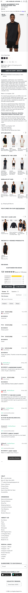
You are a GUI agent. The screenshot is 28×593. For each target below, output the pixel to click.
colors (11, 303)
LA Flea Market (5, 535)
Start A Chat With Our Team (8, 490)
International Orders (6, 507)
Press (2, 522)
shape (17, 303)
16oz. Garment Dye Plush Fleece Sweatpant (21, 173)
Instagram (20, 208)
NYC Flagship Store (6, 532)
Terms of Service (5, 484)
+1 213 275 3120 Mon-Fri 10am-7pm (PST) (7, 479)
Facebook (3, 554)
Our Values (4, 520)
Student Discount (5, 513)
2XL (13, 62)
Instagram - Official (6, 546)
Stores (3, 530)
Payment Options (5, 501)
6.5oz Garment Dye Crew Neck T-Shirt (5, 195)
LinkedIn (3, 556)
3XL (16, 62)
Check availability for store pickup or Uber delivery (13, 75)
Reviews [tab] (4, 291)
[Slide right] (15, 50)
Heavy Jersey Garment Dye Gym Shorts (12, 173)
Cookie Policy (4, 488)
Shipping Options (5, 505)
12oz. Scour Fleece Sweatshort (22, 150)
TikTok (3, 558)
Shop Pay (3, 503)
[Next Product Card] (26, 133)
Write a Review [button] (8, 286)
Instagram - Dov (5, 548)
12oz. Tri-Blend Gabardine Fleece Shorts (13, 150)
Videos (3, 524)
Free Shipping (5, 509)
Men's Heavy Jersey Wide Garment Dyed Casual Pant (4, 173)
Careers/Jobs (4, 537)
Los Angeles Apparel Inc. (16, 591)
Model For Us (4, 539)
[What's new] (24, 1)
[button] (1, 1)
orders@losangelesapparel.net (11, 482)
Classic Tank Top (12, 195)
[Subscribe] (25, 566)
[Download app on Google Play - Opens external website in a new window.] (17, 575)
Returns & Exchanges (6, 499)
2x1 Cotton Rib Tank (21, 234)
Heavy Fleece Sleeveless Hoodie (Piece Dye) (22, 196)
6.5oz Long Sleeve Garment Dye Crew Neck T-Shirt (14, 233)
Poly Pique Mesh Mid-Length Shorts (5, 150)
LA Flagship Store (5, 533)
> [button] (14, 458)
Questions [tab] (14, 291)
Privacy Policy (4, 486)
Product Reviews (5, 552)
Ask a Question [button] (21, 286)
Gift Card (3, 511)
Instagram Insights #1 (7, 550)
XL (10, 62)
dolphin (4, 303)
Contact (3, 526)
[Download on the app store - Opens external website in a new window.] (6, 575)
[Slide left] (12, 50)
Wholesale (4, 528)
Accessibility (4, 492)
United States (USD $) (13, 584)
